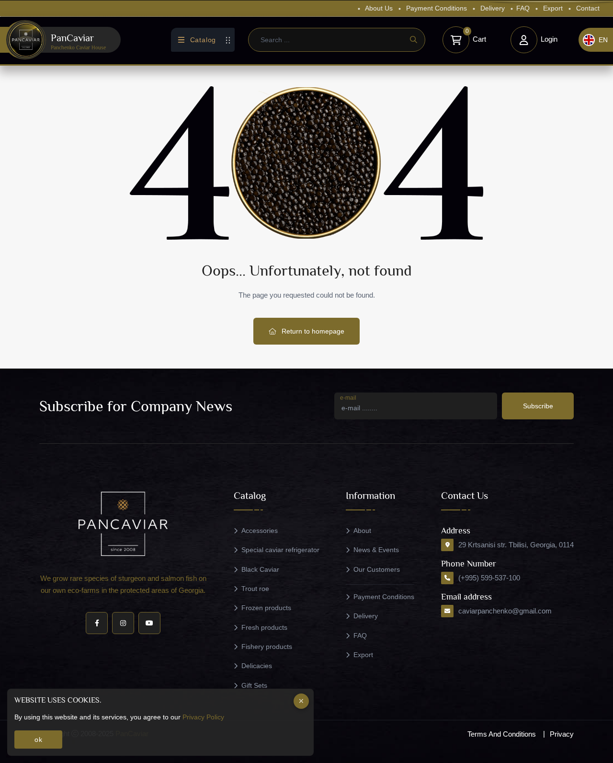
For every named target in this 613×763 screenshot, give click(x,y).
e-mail (348, 397)
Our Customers (376, 569)
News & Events (376, 550)
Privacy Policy (203, 717)
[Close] (301, 701)
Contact (587, 8)
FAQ (523, 8)
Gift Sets (254, 685)
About (362, 530)
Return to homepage (312, 331)
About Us (378, 8)
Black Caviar (260, 569)
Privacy (562, 734)
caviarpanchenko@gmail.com (505, 611)
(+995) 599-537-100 (489, 578)
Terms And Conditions (501, 734)
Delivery (491, 8)
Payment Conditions (435, 8)
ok (38, 739)
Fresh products (264, 627)
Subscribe (538, 406)
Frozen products (266, 608)
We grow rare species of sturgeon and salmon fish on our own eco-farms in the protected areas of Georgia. (123, 584)
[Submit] (413, 40)
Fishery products (266, 646)
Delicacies (256, 666)
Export (552, 8)
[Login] (524, 39)
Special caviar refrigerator (280, 550)
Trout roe (255, 588)
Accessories (259, 530)
